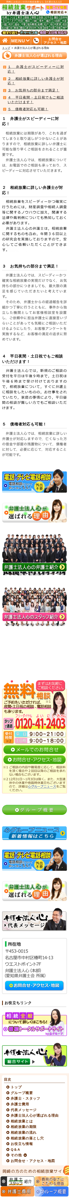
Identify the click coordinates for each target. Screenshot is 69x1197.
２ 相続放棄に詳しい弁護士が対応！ (36, 81)
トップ (6, 47)
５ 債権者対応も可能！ (28, 109)
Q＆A (15, 1149)
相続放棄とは (22, 1121)
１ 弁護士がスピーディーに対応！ (36, 69)
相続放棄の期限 (24, 1127)
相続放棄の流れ (24, 1132)
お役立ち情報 (22, 1144)
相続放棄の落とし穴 (27, 1138)
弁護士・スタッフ (25, 1098)
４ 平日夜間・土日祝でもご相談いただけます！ (36, 100)
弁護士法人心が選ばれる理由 (35, 1115)
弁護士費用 (20, 1104)
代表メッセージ (24, 1110)
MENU (18, 40)
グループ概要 (22, 1093)
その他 (16, 1155)
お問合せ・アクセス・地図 (33, 1161)
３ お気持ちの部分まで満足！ (33, 90)
